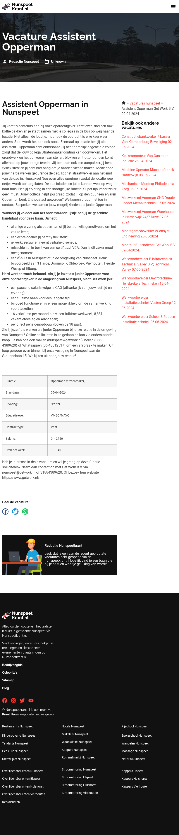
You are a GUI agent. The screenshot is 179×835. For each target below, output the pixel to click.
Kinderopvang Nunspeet (18, 735)
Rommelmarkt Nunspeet (78, 757)
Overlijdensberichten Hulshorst (23, 786)
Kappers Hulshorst (134, 778)
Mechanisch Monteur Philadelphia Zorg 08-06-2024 (148, 186)
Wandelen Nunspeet (135, 743)
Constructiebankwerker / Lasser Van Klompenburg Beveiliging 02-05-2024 (147, 141)
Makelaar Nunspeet (75, 734)
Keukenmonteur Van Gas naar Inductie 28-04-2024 (145, 158)
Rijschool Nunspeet (135, 726)
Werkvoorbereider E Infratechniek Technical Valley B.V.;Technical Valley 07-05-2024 (147, 264)
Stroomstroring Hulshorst (79, 785)
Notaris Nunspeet (133, 759)
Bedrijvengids (12, 665)
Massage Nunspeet (135, 751)
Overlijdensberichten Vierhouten (23, 794)
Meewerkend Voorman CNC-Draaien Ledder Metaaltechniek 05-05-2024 (149, 200)
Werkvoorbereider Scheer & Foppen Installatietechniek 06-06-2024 (148, 319)
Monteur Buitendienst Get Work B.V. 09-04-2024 (149, 247)
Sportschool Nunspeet (137, 735)
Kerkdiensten (11, 802)
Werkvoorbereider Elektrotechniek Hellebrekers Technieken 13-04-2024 (147, 283)
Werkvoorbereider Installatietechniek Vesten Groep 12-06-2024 (149, 302)
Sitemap (8, 680)
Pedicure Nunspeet (15, 751)
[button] (173, 6)
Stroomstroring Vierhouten (80, 793)
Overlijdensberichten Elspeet (21, 778)
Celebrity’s (9, 672)
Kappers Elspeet (132, 771)
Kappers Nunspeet (74, 749)
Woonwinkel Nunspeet (77, 742)
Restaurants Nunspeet (17, 726)
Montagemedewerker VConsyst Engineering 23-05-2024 (145, 233)
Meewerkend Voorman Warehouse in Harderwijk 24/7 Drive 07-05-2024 (148, 217)
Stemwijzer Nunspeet (16, 759)
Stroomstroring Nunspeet (79, 769)
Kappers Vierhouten (135, 786)
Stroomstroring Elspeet (77, 777)
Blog (5, 688)
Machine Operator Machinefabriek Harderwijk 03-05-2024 (148, 172)
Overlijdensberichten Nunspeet (22, 771)
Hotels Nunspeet (73, 726)
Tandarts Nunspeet (15, 743)
